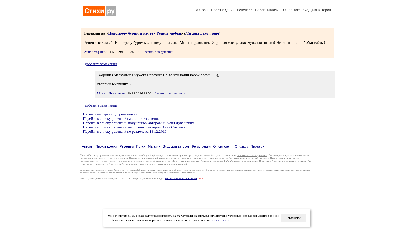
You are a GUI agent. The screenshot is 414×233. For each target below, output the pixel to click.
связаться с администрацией (172, 164)
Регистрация (201, 146)
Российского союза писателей (181, 178)
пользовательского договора (252, 155)
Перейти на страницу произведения (111, 114)
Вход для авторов (316, 10)
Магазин (274, 10)
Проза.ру (257, 146)
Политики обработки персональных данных (282, 161)
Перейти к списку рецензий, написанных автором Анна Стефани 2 (135, 127)
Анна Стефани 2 (95, 52)
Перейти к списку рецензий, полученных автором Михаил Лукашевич (138, 123)
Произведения (222, 10)
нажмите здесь (220, 220)
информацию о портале (141, 164)
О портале (221, 146)
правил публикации (153, 161)
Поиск (260, 10)
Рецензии (244, 10)
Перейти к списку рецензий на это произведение (121, 118)
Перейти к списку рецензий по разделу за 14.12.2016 (125, 131)
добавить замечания (101, 64)
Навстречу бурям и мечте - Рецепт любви (144, 33)
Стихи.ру (241, 146)
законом (123, 158)
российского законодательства (183, 161)
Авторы (202, 10)
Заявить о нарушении (158, 52)
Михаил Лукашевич (202, 33)
